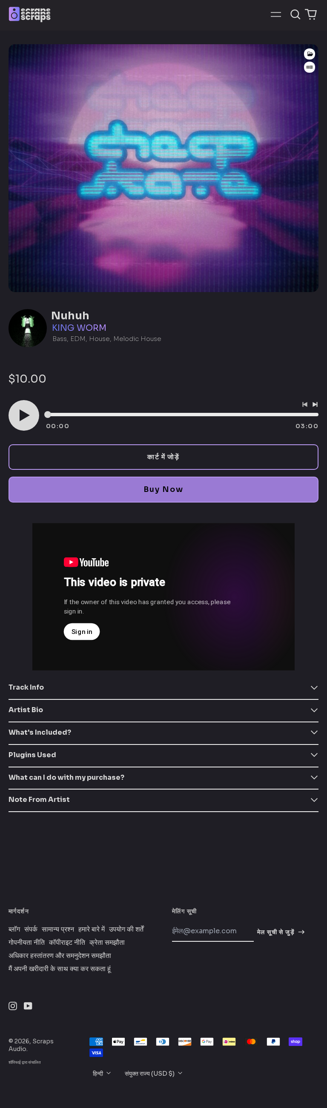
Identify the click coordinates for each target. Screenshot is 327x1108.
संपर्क (30, 929)
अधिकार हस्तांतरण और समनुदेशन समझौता (60, 956)
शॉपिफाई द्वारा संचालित (25, 1062)
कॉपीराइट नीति (67, 942)
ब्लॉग (14, 929)
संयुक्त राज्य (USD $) (150, 1073)
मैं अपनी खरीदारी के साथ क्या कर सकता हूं (60, 969)
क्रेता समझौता (107, 942)
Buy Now (163, 489)
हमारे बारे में (91, 929)
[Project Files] (309, 54)
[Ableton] (309, 67)
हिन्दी (98, 1073)
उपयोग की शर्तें (126, 929)
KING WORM (79, 328)
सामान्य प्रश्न (58, 929)
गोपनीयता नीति (27, 942)
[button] (295, 14)
